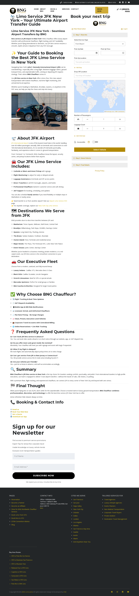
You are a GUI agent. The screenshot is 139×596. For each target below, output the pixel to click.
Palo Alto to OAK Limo (18, 584)
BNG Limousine (27, 592)
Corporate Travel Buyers (113, 512)
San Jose (76, 503)
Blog (13, 525)
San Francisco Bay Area (81, 529)
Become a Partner (17, 503)
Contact (75, 9)
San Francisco (78, 499)
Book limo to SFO (17, 518)
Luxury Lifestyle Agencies (113, 503)
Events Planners (109, 506)
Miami (75, 539)
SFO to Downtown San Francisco (21, 560)
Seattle (75, 532)
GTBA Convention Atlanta (20, 521)
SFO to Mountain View (18, 564)
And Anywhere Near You (81, 542)
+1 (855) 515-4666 (67, 2)
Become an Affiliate (18, 506)
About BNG (43, 10)
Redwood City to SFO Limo (20, 568)
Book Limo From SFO (19, 515)
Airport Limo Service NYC (58, 201)
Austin (75, 535)
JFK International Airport (19, 143)
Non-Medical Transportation (114, 509)
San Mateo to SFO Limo (19, 580)
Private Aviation (109, 516)
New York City (78, 509)
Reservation (15, 499)
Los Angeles (77, 522)
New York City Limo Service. (48, 206)
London (76, 519)
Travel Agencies (109, 499)
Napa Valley (77, 506)
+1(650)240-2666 (50, 499)
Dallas (75, 516)
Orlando (76, 512)
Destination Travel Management (115, 519)
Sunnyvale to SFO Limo (18, 576)
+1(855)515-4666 (51, 502)
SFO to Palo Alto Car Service (20, 556)
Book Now (99, 10)
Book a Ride (53, 10)
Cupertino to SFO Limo (18, 572)
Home (36, 9)
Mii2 (65, 592)
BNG (41, 508)
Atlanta (75, 525)
